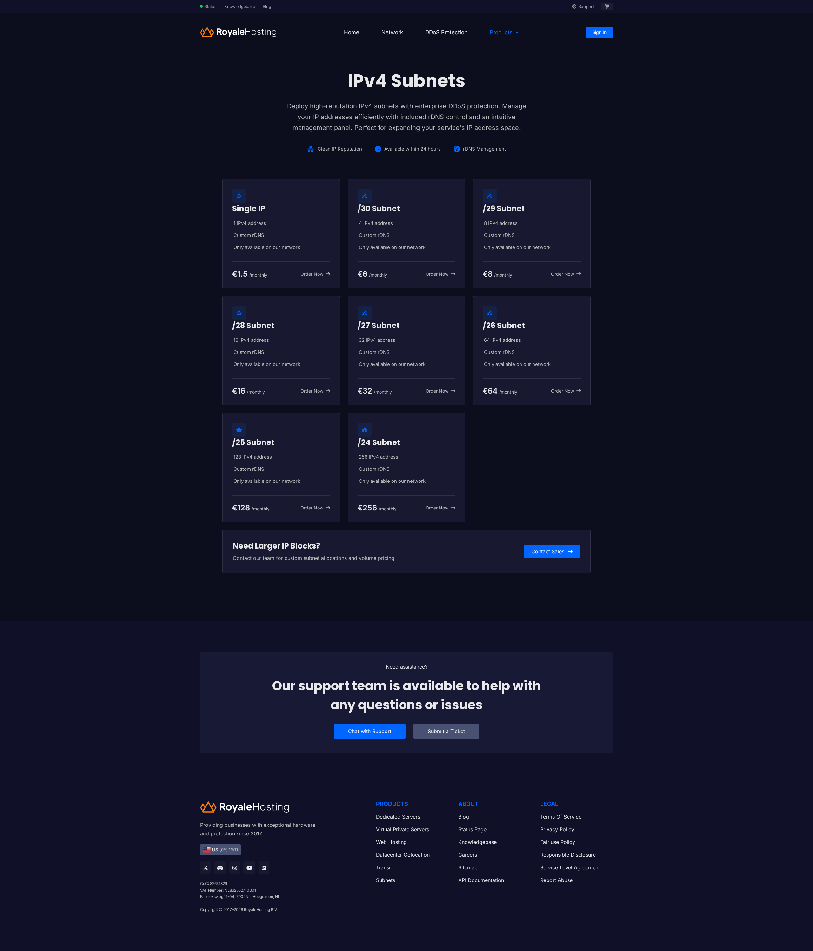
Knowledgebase (239, 6)
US (225, 849)
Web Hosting (391, 842)
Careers (467, 855)
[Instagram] (234, 867)
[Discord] (220, 867)
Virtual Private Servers (402, 829)
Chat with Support (369, 731)
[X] (205, 867)
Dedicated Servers (398, 816)
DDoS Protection (446, 32)
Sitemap (468, 867)
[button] (504, 32)
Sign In (599, 32)
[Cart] (607, 6)
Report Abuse (556, 880)
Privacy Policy (557, 829)
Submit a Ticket (446, 731)
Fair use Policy (557, 842)
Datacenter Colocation (403, 855)
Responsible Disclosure (568, 855)
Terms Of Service (560, 816)
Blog (267, 6)
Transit (384, 867)
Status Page (472, 829)
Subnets (385, 880)
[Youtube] (249, 867)
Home (351, 32)
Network (392, 32)
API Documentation (481, 880)
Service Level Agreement (570, 867)
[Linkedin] (264, 867)
